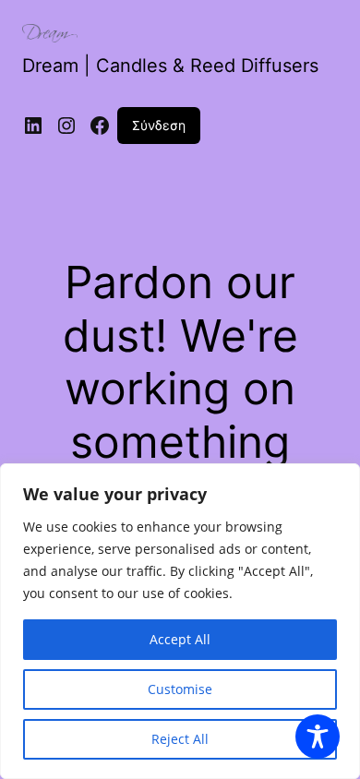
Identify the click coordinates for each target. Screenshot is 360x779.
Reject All (180, 739)
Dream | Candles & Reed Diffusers (170, 65)
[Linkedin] (33, 125)
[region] (180, 621)
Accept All (180, 639)
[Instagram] (66, 125)
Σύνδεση (159, 125)
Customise (180, 689)
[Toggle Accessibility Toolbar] (318, 737)
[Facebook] (100, 125)
